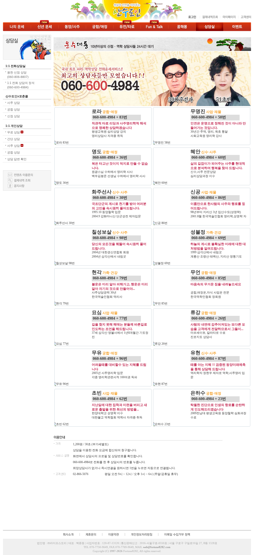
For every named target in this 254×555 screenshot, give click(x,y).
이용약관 (113, 534)
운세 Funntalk (154, 26)
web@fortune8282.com (156, 547)
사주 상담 (13, 103)
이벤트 (237, 26)
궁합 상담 (13, 109)
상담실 (209, 26)
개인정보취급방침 (141, 534)
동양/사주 (72, 26)
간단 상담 (13, 139)
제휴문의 (90, 534)
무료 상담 (14, 132)
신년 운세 (44, 26)
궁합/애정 (99, 26)
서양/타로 (127, 26)
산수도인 (94, 11)
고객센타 (244, 17)
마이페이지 (229, 17)
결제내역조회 (210, 17)
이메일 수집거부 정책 (178, 534)
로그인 (192, 17)
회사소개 (67, 534)
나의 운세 (17, 26)
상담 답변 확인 (17, 159)
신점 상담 (13, 116)
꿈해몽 (182, 26)
